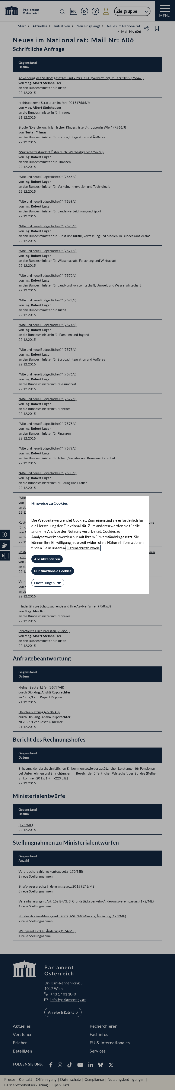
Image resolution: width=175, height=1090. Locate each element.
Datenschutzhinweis (83, 548)
